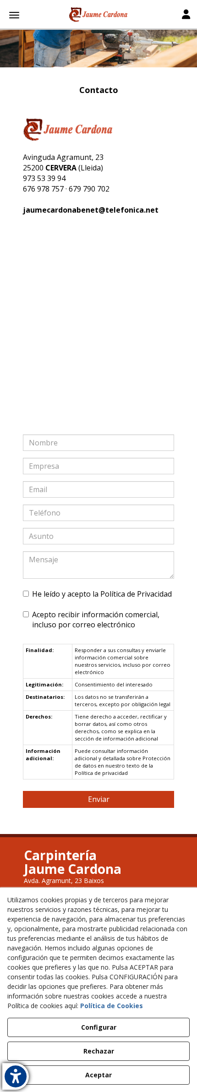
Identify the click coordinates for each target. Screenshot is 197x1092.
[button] (98, 14)
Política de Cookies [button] (111, 1005)
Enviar (98, 799)
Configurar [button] (98, 1027)
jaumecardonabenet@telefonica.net (91, 210)
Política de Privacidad (136, 594)
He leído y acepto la (102, 594)
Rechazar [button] (98, 1051)
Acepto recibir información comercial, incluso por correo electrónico (95, 619)
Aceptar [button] (98, 1074)
